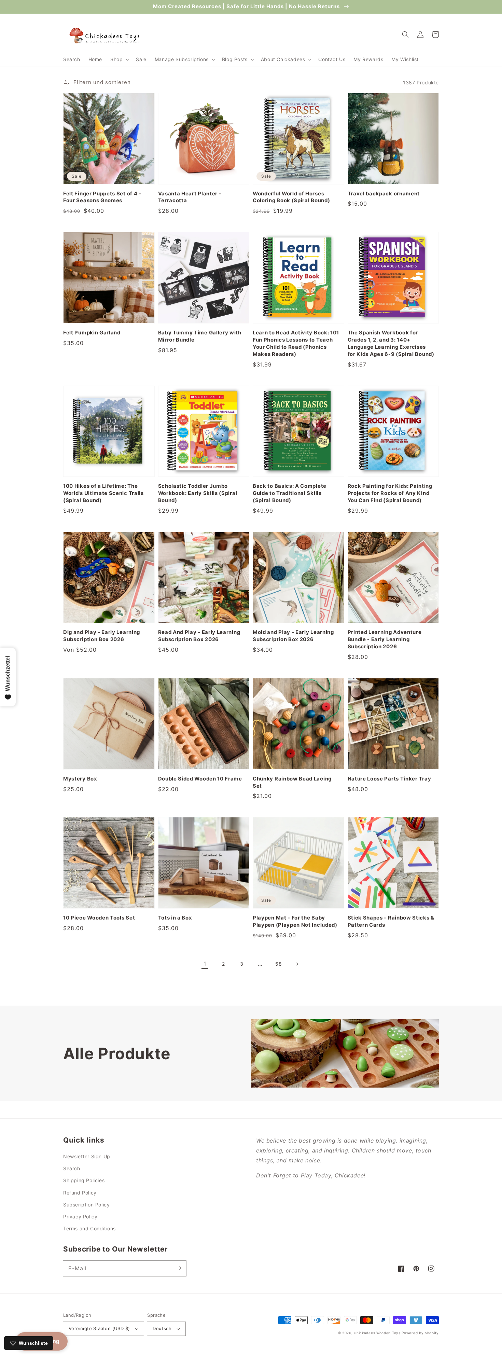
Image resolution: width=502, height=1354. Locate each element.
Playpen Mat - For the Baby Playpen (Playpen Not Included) (295, 921)
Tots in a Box (175, 918)
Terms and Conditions (89, 1228)
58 (278, 964)
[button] (119, 59)
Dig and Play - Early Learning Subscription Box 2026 (101, 636)
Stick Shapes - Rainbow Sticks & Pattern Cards (391, 921)
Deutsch (162, 1328)
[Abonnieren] (178, 1268)
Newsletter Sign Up (86, 1156)
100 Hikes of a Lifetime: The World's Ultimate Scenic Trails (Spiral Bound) (103, 493)
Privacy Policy (80, 1216)
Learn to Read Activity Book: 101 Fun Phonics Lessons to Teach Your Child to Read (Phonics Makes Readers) (296, 343)
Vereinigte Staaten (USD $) (99, 1328)
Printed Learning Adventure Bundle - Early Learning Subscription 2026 (385, 639)
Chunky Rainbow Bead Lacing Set (292, 782)
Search (71, 1168)
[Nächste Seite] (297, 963)
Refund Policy (80, 1193)
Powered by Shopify (420, 1333)
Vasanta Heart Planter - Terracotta (190, 197)
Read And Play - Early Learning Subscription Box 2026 (199, 636)
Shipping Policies (83, 1180)
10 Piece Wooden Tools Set (99, 918)
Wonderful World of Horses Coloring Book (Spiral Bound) (291, 197)
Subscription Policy (86, 1204)
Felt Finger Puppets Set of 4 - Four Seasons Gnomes (102, 197)
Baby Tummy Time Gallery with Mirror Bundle (199, 336)
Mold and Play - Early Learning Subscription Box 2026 (293, 636)
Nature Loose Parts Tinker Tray (389, 779)
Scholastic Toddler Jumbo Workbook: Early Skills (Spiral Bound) (197, 493)
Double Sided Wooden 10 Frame (200, 779)
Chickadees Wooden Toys (377, 1333)
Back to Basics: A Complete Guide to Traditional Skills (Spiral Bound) (289, 493)
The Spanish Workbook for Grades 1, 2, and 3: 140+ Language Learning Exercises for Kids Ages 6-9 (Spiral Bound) (391, 343)
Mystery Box (80, 779)
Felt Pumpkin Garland (92, 333)
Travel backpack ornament (384, 194)
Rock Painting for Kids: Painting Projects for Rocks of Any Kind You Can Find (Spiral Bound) (390, 493)
